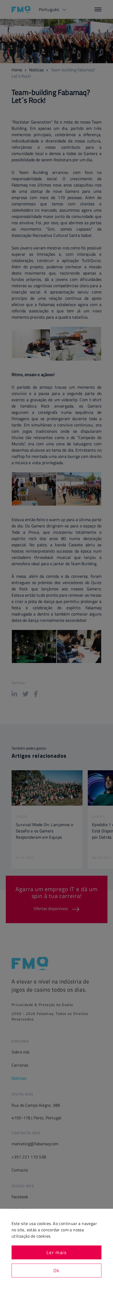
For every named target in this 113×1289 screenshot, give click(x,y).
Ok (56, 1270)
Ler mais (57, 1252)
